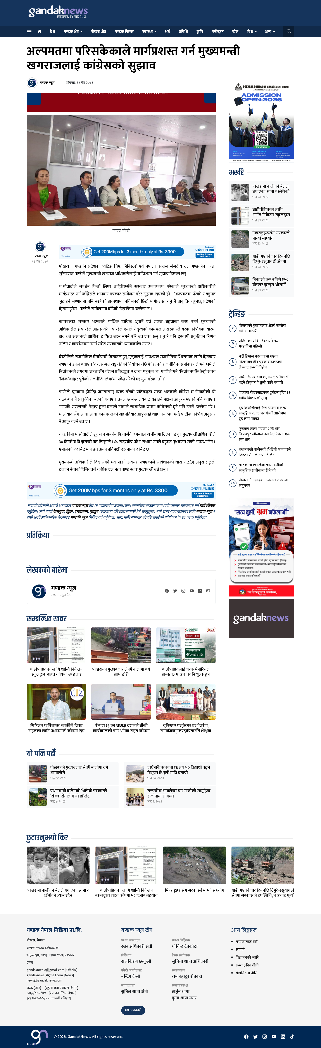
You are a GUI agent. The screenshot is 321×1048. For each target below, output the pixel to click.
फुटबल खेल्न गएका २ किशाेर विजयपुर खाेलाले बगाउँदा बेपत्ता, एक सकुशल (264, 434)
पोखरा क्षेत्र (98, 32)
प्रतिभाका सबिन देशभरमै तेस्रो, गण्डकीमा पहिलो (259, 344)
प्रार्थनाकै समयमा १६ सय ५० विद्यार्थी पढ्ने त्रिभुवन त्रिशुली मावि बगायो (178, 770)
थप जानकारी (133, 1010)
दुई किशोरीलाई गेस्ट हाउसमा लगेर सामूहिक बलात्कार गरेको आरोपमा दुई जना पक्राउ (262, 413)
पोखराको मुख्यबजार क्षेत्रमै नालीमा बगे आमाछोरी (121, 672)
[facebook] (167, 591)
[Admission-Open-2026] (261, 121)
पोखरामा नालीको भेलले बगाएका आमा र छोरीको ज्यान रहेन (271, 192)
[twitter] (175, 591)
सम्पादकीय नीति (247, 965)
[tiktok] (292, 1037)
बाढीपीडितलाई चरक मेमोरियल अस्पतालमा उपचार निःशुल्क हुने (186, 672)
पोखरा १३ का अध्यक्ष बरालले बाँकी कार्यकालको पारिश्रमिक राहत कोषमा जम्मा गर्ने (121, 731)
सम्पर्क (240, 949)
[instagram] (183, 591)
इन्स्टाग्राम (81, 511)
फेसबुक (58, 511)
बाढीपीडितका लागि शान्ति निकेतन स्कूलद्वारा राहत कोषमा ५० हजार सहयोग (56, 674)
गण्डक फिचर (124, 32)
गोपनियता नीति (246, 973)
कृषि (200, 32)
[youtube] (192, 591)
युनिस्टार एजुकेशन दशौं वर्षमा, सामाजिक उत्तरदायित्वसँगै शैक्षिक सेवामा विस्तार (185, 731)
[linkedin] (200, 591)
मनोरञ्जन (218, 32)
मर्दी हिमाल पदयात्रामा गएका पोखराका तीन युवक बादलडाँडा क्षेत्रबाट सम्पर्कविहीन (260, 362)
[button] (288, 31)
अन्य (268, 32)
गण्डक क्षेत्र (71, 32)
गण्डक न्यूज (63, 588)
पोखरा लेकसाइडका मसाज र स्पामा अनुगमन (263, 483)
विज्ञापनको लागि (247, 957)
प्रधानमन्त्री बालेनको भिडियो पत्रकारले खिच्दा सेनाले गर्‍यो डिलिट (78, 793)
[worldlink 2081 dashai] (137, 252)
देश (52, 32)
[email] (208, 591)
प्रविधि (183, 32)
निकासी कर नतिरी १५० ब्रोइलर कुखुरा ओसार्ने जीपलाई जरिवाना (270, 285)
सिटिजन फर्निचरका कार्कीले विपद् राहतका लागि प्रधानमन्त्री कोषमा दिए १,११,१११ (56, 731)
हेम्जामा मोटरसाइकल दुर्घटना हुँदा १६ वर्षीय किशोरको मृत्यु (264, 395)
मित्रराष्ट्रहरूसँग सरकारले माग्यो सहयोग (271, 235)
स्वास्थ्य (147, 32)
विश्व (250, 32)
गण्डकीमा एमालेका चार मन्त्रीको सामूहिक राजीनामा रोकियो (179, 793)
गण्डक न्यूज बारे (247, 942)
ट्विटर (69, 511)
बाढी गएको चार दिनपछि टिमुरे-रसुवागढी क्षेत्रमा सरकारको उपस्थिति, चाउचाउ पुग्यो (262, 893)
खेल (235, 32)
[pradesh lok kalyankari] (261, 547)
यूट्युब (94, 511)
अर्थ (167, 32)
